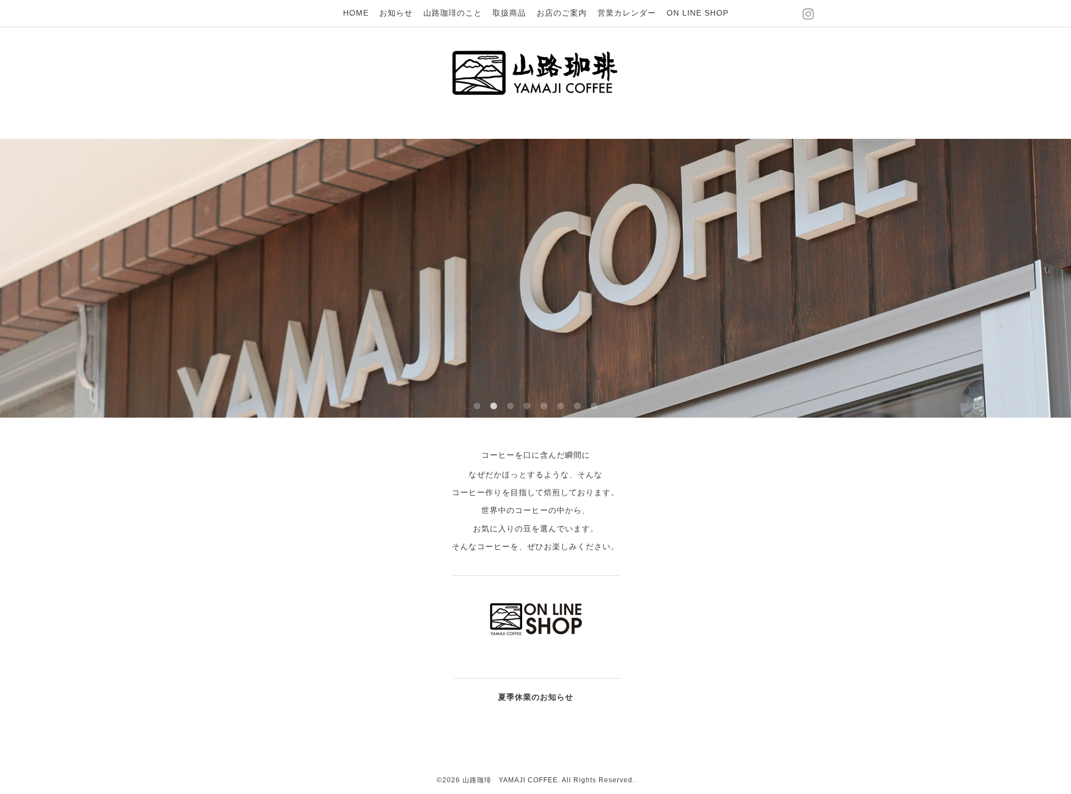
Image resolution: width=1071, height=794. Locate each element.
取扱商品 (509, 12)
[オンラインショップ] (536, 639)
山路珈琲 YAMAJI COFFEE (510, 780)
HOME (356, 12)
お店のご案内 (562, 12)
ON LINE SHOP (698, 12)
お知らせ (396, 12)
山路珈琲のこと (452, 12)
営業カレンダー (626, 12)
